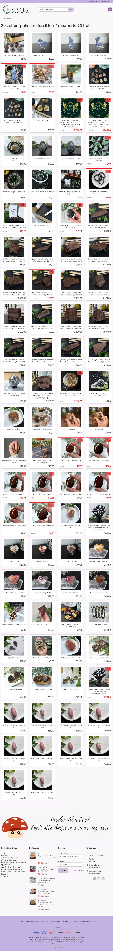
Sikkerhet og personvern (50, 921)
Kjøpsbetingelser (32, 921)
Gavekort (4, 874)
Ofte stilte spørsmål (87, 921)
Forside (3, 18)
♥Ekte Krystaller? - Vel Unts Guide (13, 872)
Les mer (58, 944)
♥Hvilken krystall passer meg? (11, 869)
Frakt (22, 921)
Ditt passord (62, 861)
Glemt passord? (78, 870)
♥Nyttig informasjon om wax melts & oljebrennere (13, 863)
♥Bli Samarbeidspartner (9, 858)
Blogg (76, 921)
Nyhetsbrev (66, 921)
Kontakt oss (5, 876)
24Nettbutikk (60, 948)
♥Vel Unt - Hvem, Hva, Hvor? (11, 867)
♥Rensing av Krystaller (9, 860)
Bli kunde (4, 855)
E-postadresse (63, 853)
